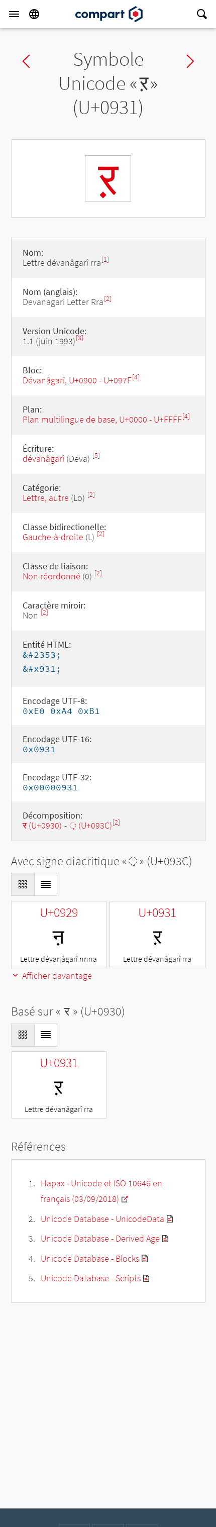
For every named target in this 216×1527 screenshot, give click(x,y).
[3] (79, 338)
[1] (105, 259)
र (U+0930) (42, 825)
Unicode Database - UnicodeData (102, 1219)
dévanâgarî (43, 458)
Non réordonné (51, 576)
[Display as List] (45, 884)
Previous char (26, 61)
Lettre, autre (46, 497)
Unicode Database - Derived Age (100, 1238)
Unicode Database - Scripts (91, 1278)
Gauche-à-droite (53, 537)
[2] (108, 298)
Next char (190, 61)
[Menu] (14, 14)
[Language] (34, 14)
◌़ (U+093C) (90, 825)
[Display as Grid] (22, 884)
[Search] (202, 14)
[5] (96, 455)
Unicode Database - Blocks (90, 1258)
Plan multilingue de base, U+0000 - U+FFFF (102, 419)
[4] (136, 377)
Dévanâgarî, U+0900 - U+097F (77, 380)
